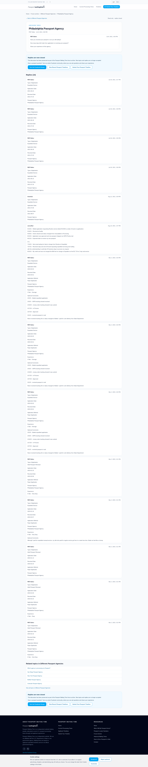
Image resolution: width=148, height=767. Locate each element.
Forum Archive (98, 733)
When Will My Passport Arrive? (102, 728)
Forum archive (35, 14)
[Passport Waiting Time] (36, 6)
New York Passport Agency (34, 676)
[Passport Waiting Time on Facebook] (47, 2)
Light (113, 2)
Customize (94, 763)
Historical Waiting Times (100, 736)
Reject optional (105, 759)
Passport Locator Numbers (101, 731)
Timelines (98, 6)
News (95, 725)
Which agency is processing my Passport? (38, 668)
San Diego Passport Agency (35, 672)
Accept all (94, 759)
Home (75, 6)
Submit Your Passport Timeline (81, 67)
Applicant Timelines (63, 731)
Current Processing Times (87, 6)
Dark (117, 2)
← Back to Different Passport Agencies (36, 18)
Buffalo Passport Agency (34, 679)
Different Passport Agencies (48, 14)
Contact (96, 742)
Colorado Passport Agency (34, 683)
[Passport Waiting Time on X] (27, 748)
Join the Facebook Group (37, 67)
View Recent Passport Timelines (58, 67)
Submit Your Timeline (112, 6)
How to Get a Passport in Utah (102, 739)
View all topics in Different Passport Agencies (38, 688)
